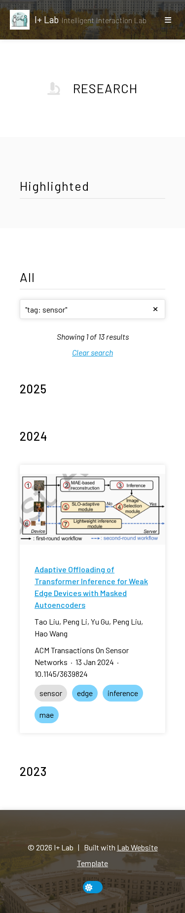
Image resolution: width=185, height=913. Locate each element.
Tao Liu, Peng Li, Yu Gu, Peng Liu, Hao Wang (89, 627)
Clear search (92, 352)
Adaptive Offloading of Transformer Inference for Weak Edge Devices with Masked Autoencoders (91, 586)
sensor (50, 693)
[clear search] (155, 309)
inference (123, 693)
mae (46, 714)
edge (85, 693)
